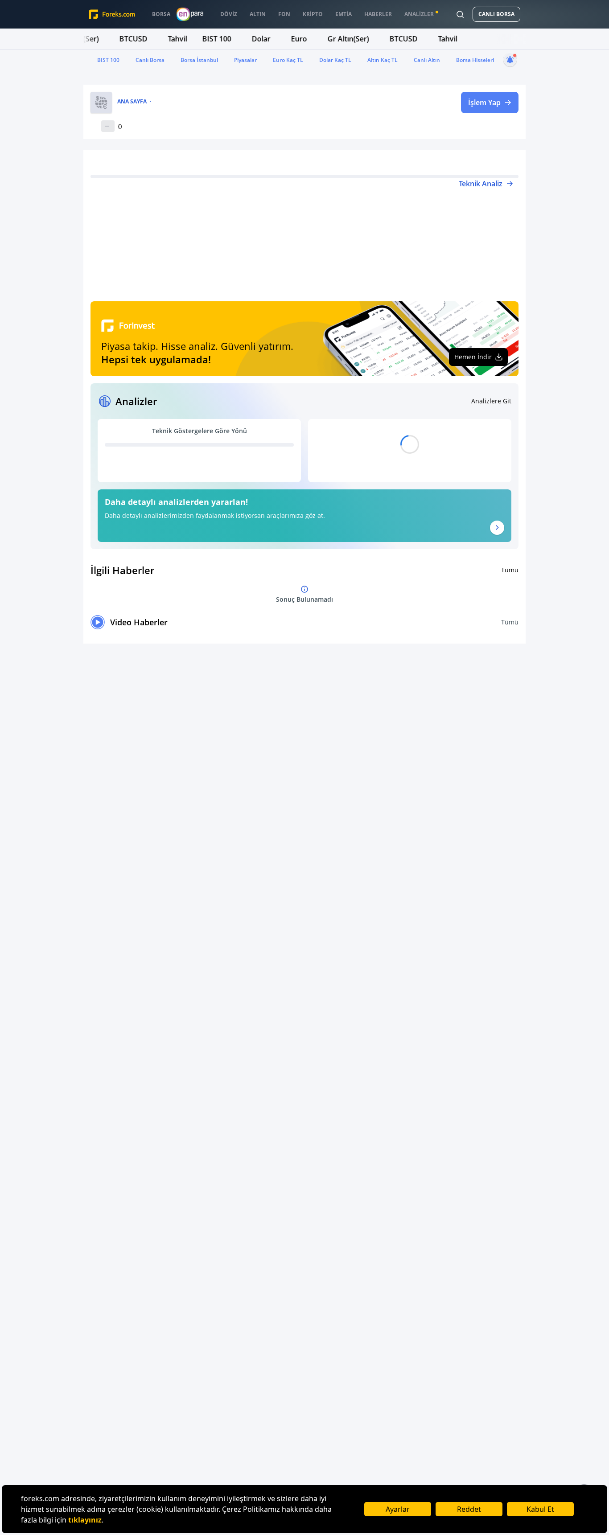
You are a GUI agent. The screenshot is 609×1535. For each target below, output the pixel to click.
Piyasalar (245, 60)
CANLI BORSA (496, 14)
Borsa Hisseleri (475, 60)
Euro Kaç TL (288, 60)
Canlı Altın (427, 60)
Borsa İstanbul (199, 60)
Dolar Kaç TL (335, 60)
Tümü (509, 570)
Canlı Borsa (150, 60)
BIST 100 (108, 60)
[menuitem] (161, 14)
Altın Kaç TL (382, 60)
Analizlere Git (491, 401)
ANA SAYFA (132, 101)
